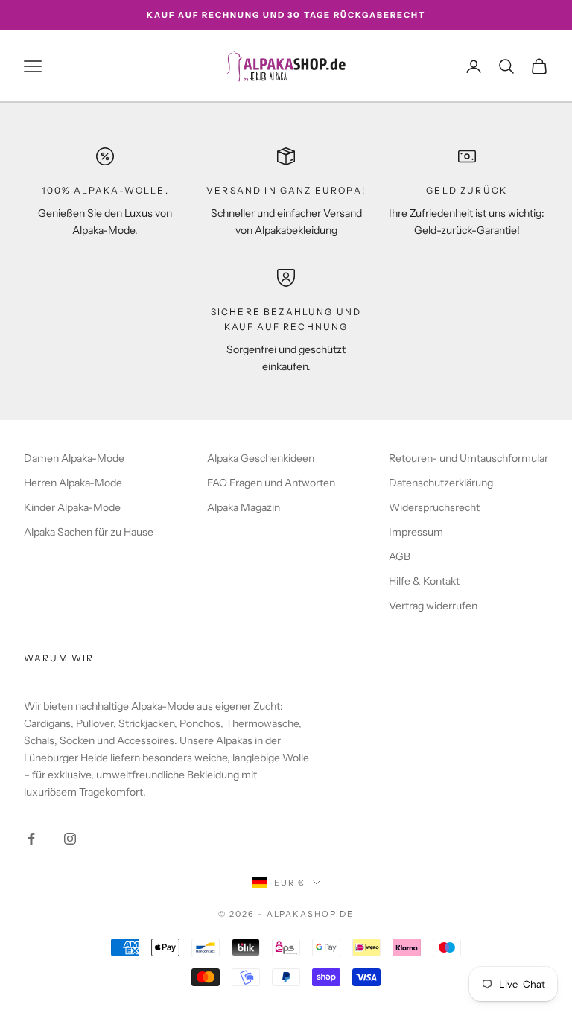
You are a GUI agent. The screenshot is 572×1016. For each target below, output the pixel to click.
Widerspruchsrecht (434, 507)
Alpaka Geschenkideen (260, 458)
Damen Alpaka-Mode (74, 458)
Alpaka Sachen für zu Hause (88, 532)
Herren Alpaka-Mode (73, 482)
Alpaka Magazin (243, 507)
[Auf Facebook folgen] (31, 838)
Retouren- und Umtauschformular (468, 458)
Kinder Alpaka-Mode (72, 507)
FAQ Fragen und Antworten (271, 482)
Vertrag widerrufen (433, 605)
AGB (399, 556)
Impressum (416, 532)
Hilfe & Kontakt (424, 581)
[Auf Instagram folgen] (70, 838)
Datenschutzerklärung (441, 482)
